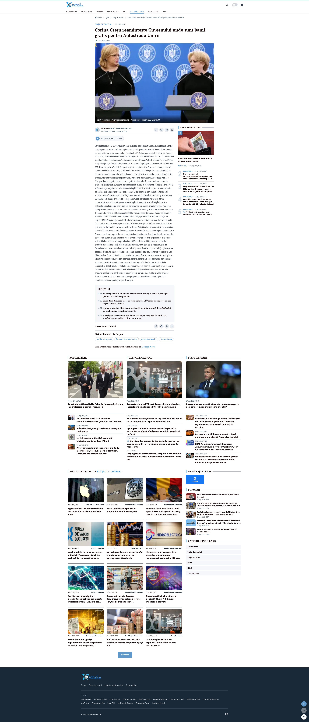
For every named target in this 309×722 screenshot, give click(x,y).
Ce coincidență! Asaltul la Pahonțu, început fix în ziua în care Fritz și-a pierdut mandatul (95, 405)
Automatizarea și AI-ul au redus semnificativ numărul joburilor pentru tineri (99, 420)
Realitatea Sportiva (100, 699)
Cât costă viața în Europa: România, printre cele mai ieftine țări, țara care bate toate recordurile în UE (123, 600)
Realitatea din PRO (98, 703)
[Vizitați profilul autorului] (97, 129)
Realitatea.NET (86, 699)
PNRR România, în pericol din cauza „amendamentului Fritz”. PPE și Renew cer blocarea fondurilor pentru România (216, 447)
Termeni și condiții (95, 685)
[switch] (235, 4)
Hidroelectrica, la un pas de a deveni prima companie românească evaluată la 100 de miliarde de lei (162, 556)
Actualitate (182, 166)
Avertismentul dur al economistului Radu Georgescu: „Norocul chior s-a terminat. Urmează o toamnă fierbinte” (98, 451)
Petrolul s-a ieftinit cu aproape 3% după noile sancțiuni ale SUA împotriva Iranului (216, 435)
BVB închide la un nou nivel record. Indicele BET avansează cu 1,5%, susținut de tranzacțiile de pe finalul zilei (85, 556)
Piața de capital (118, 18)
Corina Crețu (166, 339)
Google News (148, 346)
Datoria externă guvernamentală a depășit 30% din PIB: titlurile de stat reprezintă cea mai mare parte (198, 177)
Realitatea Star (115, 699)
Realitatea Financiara (120, 128)
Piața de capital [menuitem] (137, 12)
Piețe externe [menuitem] (153, 12)
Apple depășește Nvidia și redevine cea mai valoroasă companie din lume (85, 511)
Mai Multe (125, 655)
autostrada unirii (148, 339)
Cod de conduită (131, 685)
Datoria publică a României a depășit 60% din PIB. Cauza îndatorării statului (161, 599)
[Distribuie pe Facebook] (161, 130)
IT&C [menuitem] (124, 12)
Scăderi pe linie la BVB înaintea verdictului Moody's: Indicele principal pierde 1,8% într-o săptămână (135, 295)
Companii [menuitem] (99, 12)
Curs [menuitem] (165, 12)
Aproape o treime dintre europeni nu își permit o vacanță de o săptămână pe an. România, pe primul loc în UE (137, 309)
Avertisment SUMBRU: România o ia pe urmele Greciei (195, 160)
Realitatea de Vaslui (143, 703)
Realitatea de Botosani (125, 703)
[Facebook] (241, 4)
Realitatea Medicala (160, 699)
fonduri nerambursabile (126, 339)
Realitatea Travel (144, 699)
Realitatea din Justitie (177, 699)
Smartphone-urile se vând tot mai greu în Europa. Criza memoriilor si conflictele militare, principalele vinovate (216, 459)
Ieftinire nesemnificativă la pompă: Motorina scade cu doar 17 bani (95, 439)
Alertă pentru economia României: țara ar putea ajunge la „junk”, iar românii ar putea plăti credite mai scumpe (134, 316)
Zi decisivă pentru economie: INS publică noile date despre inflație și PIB (125, 642)
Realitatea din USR (193, 699)
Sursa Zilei (111, 703)
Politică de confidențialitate (114, 685)
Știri (107, 18)
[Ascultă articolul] (304, 704)
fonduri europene (104, 339)
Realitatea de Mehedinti (211, 699)
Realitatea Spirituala (129, 699)
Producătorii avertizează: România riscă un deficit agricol (197, 213)
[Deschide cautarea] (227, 4)
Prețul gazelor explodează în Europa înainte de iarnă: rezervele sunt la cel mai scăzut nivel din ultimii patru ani (154, 456)
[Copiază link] (156, 130)
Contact (84, 685)
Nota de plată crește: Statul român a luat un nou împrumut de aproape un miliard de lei (125, 555)
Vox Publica (85, 703)
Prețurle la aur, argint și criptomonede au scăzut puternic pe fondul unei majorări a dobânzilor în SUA (85, 644)
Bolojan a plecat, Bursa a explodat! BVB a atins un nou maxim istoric (161, 642)
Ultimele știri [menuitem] (71, 12)
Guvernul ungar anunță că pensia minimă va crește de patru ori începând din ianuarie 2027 (212, 405)
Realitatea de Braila (158, 703)
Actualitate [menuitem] (86, 12)
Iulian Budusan (97, 548)
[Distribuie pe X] (172, 130)
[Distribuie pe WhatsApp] (167, 130)
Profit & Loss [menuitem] (113, 12)
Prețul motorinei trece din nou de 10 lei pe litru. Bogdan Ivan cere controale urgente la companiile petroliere (198, 190)
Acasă (99, 18)
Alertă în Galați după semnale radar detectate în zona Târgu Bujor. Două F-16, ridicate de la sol (198, 201)
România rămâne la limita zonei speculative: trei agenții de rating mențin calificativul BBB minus (163, 511)
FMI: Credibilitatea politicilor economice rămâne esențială (122, 510)
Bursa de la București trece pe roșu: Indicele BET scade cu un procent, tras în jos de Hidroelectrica (137, 302)
